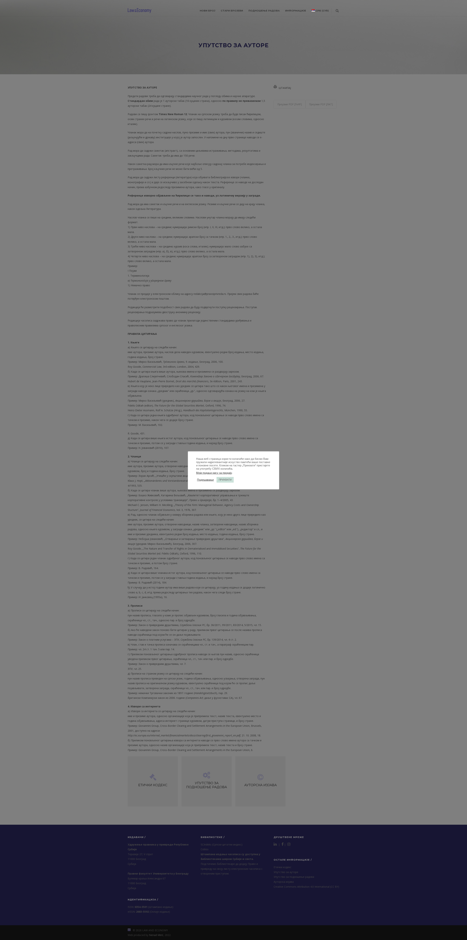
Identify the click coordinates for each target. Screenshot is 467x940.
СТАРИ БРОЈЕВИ (232, 10)
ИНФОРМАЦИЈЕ (295, 10)
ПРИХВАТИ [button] (225, 479)
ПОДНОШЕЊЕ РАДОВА (264, 10)
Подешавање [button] (205, 479)
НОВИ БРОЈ (207, 10)
